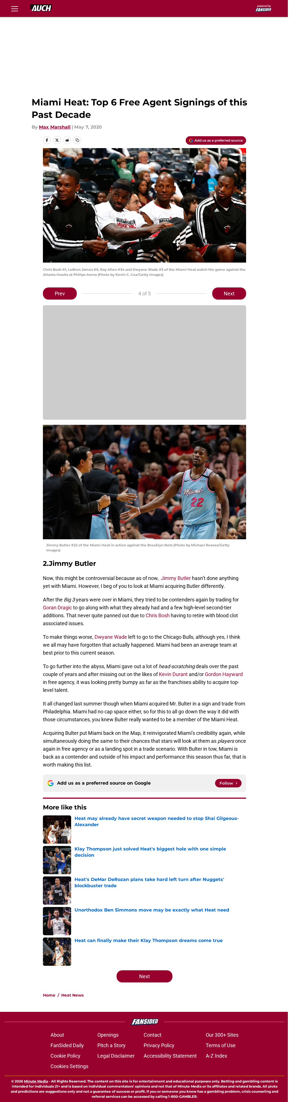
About (57, 1035)
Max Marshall (55, 127)
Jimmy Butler (176, 578)
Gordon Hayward (224, 674)
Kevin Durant (173, 674)
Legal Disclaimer (116, 1056)
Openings (108, 1035)
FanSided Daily (67, 1045)
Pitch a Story (111, 1045)
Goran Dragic (57, 607)
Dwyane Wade (111, 637)
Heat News (72, 995)
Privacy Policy (159, 1045)
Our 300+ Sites (222, 1035)
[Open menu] (14, 8)
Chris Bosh (158, 615)
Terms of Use (221, 1045)
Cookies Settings (69, 1066)
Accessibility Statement (170, 1056)
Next (229, 293)
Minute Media (36, 1081)
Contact (152, 1035)
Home (49, 995)
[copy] (77, 140)
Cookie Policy (65, 1056)
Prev (60, 293)
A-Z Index (216, 1056)
